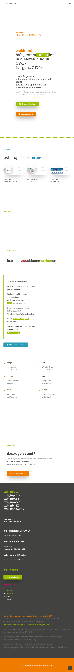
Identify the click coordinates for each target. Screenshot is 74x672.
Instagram (9, 593)
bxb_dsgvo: (9, 519)
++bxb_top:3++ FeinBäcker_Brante (10, 180)
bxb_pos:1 (11, 491)
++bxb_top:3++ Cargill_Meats (32, 180)
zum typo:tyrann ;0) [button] (19, 474)
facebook (9, 591)
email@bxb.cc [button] (14, 577)
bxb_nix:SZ (11, 505)
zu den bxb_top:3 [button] (27, 114)
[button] (69, 3)
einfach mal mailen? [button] (28, 104)
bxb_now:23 (12, 502)
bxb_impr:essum (11, 521)
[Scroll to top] (70, 668)
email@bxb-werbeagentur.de (38, 625)
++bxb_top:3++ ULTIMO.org (55, 180)
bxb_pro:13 (12, 498)
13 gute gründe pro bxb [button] (17, 345)
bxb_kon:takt (13, 509)
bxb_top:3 (10, 495)
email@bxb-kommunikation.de (14, 625)
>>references (34, 158)
